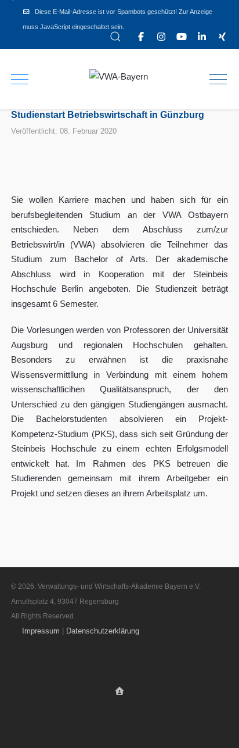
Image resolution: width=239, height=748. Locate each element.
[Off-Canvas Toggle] (218, 79)
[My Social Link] (222, 37)
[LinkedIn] (202, 37)
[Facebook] (141, 37)
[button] (115, 36)
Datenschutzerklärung (102, 631)
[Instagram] (161, 37)
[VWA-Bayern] (118, 76)
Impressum (41, 631)
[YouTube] (181, 37)
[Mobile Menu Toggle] (19, 79)
